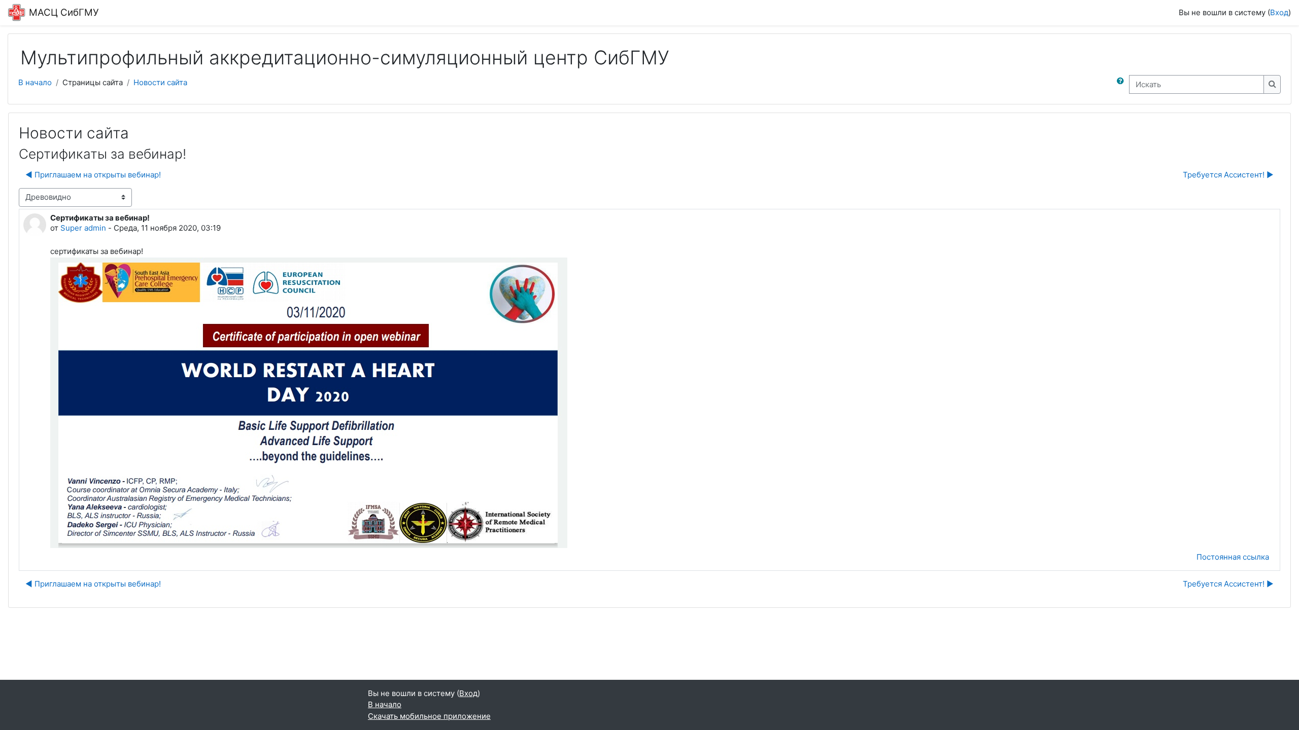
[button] (1122, 84)
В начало (35, 82)
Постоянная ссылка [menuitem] (1233, 557)
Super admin (83, 228)
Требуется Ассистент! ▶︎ (1228, 174)
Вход (1279, 12)
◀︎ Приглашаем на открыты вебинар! (93, 174)
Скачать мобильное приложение (429, 716)
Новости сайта (160, 82)
